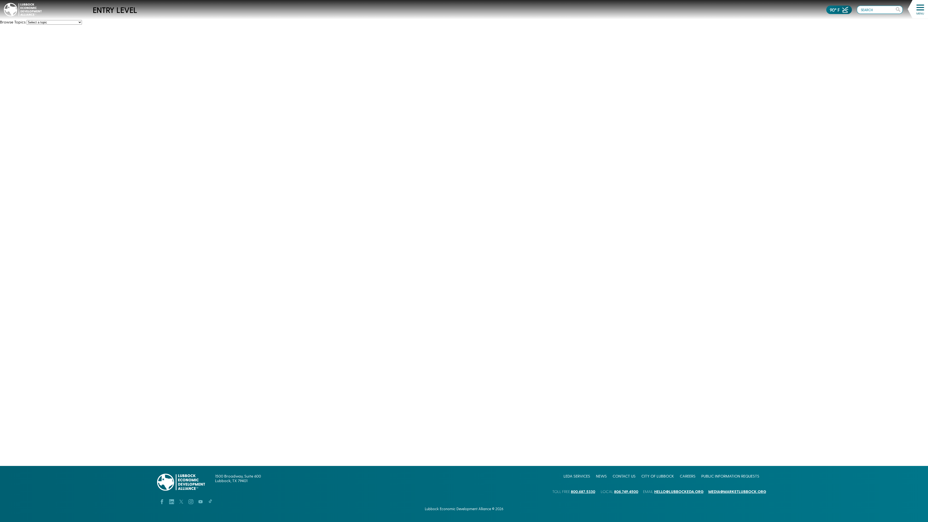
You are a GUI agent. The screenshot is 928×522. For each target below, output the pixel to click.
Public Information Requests (730, 476)
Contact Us (624, 476)
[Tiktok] (210, 501)
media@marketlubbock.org (737, 491)
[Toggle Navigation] (920, 7)
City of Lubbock (657, 476)
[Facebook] (162, 501)
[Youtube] (200, 501)
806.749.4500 (626, 491)
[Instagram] (190, 501)
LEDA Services (577, 476)
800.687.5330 (583, 491)
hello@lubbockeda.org (678, 491)
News (601, 476)
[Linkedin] (171, 501)
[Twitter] (181, 501)
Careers (688, 476)
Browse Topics (13, 22)
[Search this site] (880, 9)
